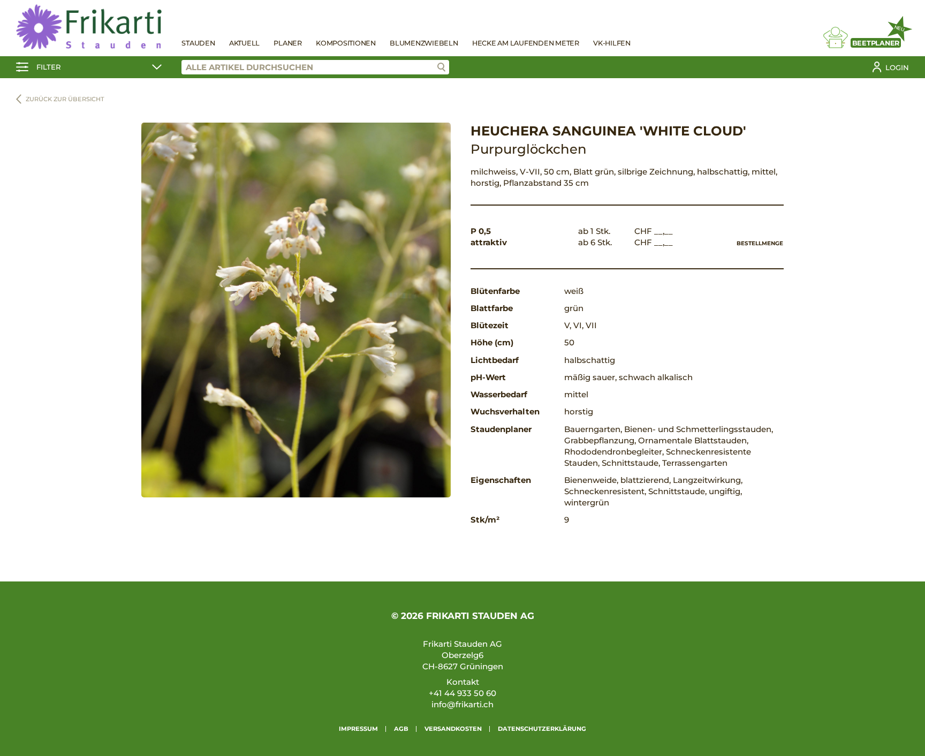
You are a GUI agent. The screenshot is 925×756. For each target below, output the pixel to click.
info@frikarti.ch (462, 704)
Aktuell (244, 43)
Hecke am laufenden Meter (525, 43)
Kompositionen (346, 43)
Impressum (358, 728)
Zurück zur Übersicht (65, 99)
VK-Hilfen (612, 43)
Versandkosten (453, 728)
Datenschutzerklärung (542, 728)
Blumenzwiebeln (424, 43)
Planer (288, 43)
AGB (401, 728)
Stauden (198, 43)
